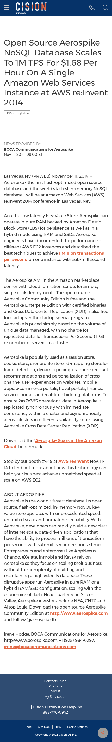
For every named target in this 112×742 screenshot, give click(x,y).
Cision (63, 735)
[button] (92, 8)
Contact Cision (55, 681)
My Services (54, 697)
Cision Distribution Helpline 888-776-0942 (57, 710)
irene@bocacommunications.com (40, 646)
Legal (28, 727)
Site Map (44, 727)
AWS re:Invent (73, 461)
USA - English (16, 113)
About (55, 691)
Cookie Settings (77, 727)
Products (55, 686)
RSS (58, 727)
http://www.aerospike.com (79, 613)
